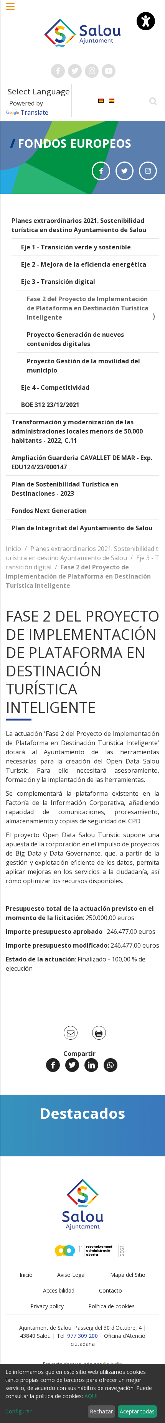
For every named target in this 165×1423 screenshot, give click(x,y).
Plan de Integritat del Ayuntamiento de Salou (82, 528)
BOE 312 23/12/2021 (50, 405)
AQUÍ (90, 1396)
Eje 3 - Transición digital (58, 281)
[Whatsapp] (110, 1065)
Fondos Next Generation (49, 510)
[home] (82, 32)
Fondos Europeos (74, 143)
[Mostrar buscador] (153, 100)
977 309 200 (82, 1335)
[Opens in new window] (101, 171)
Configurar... (20, 1411)
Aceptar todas (137, 1411)
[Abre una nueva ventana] (58, 71)
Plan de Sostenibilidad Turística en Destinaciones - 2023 (65, 489)
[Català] (101, 100)
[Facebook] (53, 1065)
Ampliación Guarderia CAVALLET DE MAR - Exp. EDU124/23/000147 (82, 462)
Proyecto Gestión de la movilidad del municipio (83, 365)
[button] (10, 10)
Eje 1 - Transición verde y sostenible (76, 247)
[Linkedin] (91, 1065)
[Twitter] (72, 1065)
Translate (34, 112)
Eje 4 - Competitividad (55, 387)
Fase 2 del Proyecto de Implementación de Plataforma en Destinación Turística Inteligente (87, 308)
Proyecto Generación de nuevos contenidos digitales (75, 339)
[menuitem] (101, 100)
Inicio (13, 548)
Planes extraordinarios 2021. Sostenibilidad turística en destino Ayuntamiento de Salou (79, 225)
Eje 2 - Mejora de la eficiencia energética (83, 264)
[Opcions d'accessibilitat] (145, 21)
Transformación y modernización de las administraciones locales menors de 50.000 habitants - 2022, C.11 (77, 431)
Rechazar (101, 1411)
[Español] (111, 100)
